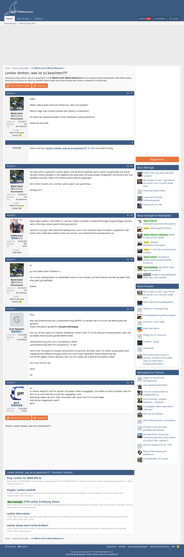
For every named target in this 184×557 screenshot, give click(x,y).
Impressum (111, 546)
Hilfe (173, 546)
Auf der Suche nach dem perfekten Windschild (155, 428)
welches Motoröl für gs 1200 (157, 444)
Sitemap (121, 546)
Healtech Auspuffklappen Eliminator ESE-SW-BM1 (159, 276)
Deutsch (23, 546)
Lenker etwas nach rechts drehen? (27, 525)
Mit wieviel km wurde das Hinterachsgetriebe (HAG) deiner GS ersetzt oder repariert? (159, 437)
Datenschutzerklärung (159, 546)
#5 (132, 309)
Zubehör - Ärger (151, 341)
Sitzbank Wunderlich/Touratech (154, 244)
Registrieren (157, 159)
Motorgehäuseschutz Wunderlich (159, 222)
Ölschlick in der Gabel (154, 321)
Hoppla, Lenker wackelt (21, 490)
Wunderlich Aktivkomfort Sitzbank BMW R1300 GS (157, 259)
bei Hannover (21, 126)
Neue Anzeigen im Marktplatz (154, 215)
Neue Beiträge (10, 23)
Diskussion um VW (152, 204)
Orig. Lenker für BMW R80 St (24, 478)
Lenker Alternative (18, 513)
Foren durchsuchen (27, 23)
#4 (132, 259)
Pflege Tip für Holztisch (154, 334)
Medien (38, 18)
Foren (9, 18)
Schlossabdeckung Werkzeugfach (159, 315)
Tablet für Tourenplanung (155, 308)
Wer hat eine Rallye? (153, 413)
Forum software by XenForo (92, 552)
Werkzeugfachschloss (157, 228)
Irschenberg (22, 339)
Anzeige (17, 147)
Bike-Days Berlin (151, 328)
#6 (132, 382)
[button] (31, 18)
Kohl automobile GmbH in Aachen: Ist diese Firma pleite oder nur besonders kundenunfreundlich (157, 359)
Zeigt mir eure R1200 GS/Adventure (153, 379)
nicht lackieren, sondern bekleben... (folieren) (155, 400)
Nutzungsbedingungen (138, 546)
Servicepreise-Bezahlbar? (155, 385)
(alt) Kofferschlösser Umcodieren (159, 420)
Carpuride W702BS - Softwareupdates (153, 199)
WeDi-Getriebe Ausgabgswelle (158, 301)
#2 (132, 166)
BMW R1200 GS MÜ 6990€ (159, 236)
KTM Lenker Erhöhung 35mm (34, 501)
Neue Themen (145, 286)
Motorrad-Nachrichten (154, 190)
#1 (132, 93)
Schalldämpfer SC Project (155, 458)
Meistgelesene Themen (150, 372)
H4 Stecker (148, 348)
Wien (25, 246)
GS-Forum (11, 546)
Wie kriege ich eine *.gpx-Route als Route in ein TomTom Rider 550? (158, 183)
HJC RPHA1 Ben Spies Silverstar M (158, 269)
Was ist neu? (23, 18)
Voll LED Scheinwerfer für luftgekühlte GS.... (155, 393)
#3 (132, 215)
